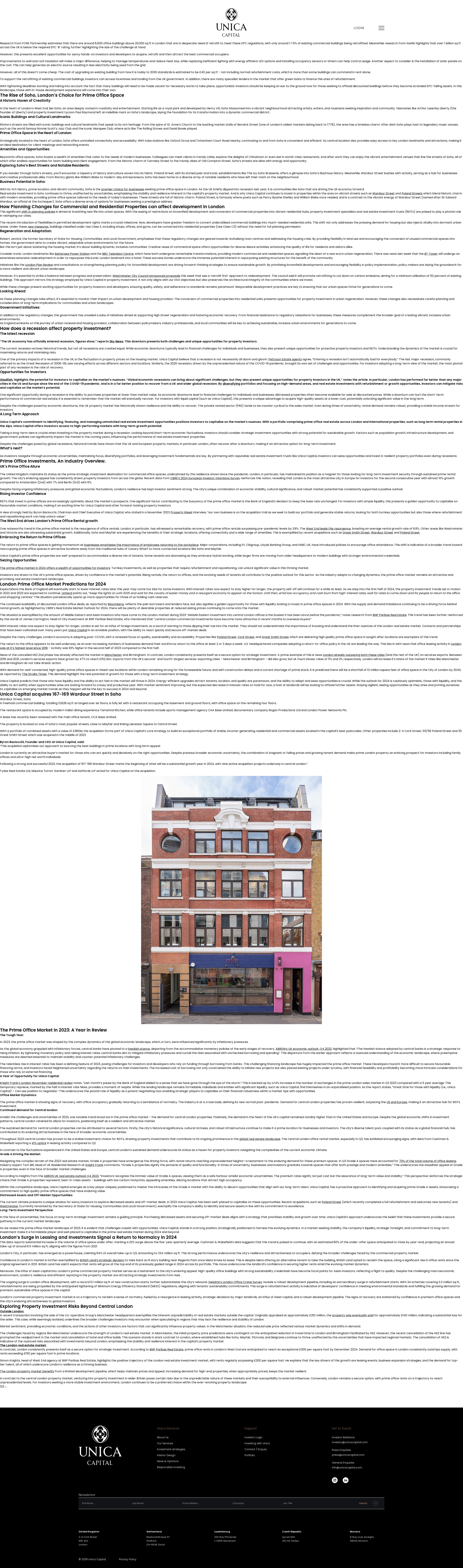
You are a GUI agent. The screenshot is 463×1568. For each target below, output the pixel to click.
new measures (38, 227)
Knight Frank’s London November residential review (36, 1083)
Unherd (67, 593)
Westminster (9, 1206)
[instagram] (335, 1480)
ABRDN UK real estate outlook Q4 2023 (71, 1176)
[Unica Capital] (231, 22)
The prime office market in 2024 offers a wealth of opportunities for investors (55, 568)
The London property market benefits (27, 1371)
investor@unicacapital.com (350, 1442)
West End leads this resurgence (328, 529)
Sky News (116, 341)
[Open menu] (381, 28)
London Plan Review (39, 265)
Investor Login (253, 1437)
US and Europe (396, 1102)
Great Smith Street (356, 532)
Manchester (113, 655)
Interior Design (166, 1455)
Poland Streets (412, 193)
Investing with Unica (257, 1443)
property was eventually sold (352, 1315)
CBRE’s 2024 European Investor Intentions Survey (205, 478)
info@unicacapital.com (347, 1467)
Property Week (181, 512)
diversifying (231, 384)
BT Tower (431, 254)
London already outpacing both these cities (354, 655)
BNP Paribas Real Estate (390, 615)
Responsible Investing (171, 1467)
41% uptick (39, 1143)
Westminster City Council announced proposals (146, 276)
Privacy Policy (127, 1559)
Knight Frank (94, 1165)
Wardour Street (383, 193)
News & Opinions (168, 1461)
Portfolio (250, 1455)
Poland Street (410, 532)
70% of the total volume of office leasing (427, 1161)
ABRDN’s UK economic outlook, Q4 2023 (304, 1049)
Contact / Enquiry (256, 1449)
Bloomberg (116, 604)
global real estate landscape (259, 1139)
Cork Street (246, 637)
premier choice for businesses (122, 189)
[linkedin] (346, 1480)
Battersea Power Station (72, 254)
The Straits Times (34, 674)
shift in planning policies (38, 212)
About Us (163, 1437)
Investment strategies (171, 1449)
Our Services (165, 1443)
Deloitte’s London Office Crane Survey (235, 1282)
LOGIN (359, 28)
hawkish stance (139, 1049)
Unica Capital (77, 630)
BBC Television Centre (117, 254)
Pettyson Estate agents (285, 359)
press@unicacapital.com (348, 1455)
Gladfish (6, 380)
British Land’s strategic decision (102, 1260)
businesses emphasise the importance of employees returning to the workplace (141, 545)
